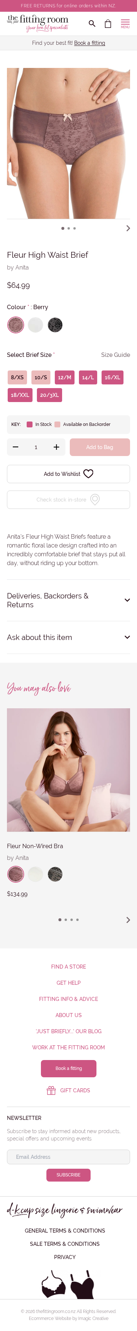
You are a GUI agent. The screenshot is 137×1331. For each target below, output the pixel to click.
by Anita (18, 267)
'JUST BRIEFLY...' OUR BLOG (69, 1031)
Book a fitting (89, 43)
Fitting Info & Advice (68, 999)
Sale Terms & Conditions (65, 1244)
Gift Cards (75, 1090)
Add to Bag (99, 447)
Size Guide (115, 354)
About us (69, 1015)
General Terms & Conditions (65, 1231)
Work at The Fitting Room (68, 1047)
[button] (62, 228)
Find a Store (68, 967)
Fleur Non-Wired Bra (35, 846)
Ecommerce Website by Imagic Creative (69, 1318)
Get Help (69, 983)
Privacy (65, 1257)
